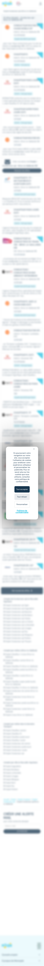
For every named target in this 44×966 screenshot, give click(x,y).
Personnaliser (22, 504)
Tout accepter (22, 489)
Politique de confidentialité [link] (22, 511)
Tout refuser (22, 497)
